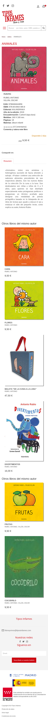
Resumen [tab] (8, 161)
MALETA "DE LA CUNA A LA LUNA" (21, 389)
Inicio (3, 37)
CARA (7, 269)
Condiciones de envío (9, 716)
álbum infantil (17, 123)
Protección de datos (8, 709)
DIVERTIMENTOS (12, 464)
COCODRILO (10, 601)
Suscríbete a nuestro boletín (24, 660)
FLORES (8, 323)
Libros (9, 37)
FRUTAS (8, 524)
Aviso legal (5, 712)
